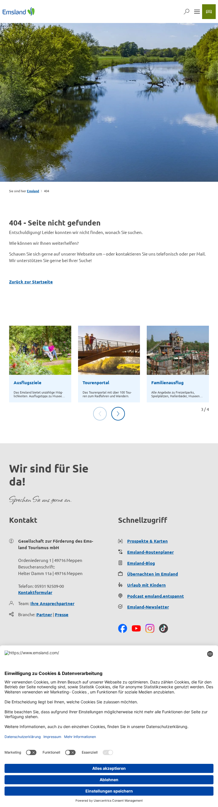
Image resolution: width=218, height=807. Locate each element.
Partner (44, 614)
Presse (61, 614)
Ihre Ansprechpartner (52, 603)
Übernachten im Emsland (152, 574)
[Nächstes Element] (118, 414)
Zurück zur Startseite (31, 282)
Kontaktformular (35, 592)
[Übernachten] (209, 11)
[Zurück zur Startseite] (18, 11)
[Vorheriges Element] (100, 414)
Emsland (33, 191)
